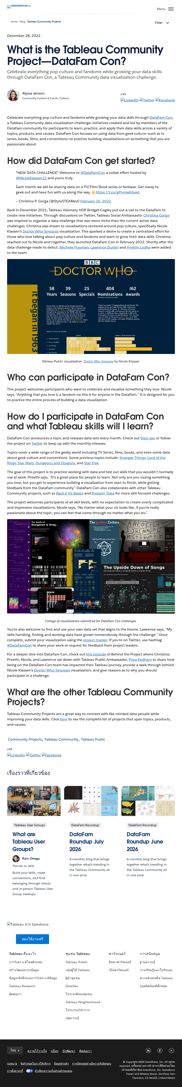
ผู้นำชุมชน (72, 978)
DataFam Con (161, 117)
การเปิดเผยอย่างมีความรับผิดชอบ (91, 1063)
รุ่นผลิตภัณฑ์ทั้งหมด (153, 986)
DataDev (71, 986)
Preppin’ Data (103, 493)
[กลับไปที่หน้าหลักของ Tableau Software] (22, 4)
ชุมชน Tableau (77, 953)
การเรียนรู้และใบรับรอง (156, 970)
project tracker (95, 640)
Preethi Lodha (138, 247)
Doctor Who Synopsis (40, 231)
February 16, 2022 (95, 201)
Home (14, 21)
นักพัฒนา (68, 1051)
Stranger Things (132, 457)
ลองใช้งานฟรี (32, 939)
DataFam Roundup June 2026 (145, 842)
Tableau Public (93, 739)
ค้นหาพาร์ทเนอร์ (120, 962)
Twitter (37, 443)
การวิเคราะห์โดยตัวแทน (25, 962)
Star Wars (26, 463)
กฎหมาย (12, 1063)
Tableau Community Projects (44, 21)
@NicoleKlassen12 (31, 178)
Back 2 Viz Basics (69, 493)
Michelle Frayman (74, 247)
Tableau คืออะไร (22, 953)
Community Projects (25, 739)
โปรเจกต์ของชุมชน (78, 994)
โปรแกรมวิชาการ (77, 1010)
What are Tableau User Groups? (28, 842)
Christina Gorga (156, 215)
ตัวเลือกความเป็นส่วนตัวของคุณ (53, 1071)
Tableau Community (61, 739)
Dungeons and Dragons (55, 463)
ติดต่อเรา (15, 994)
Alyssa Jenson (33, 93)
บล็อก (54, 1051)
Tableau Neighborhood (82, 1002)
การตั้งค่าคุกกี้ (15, 1071)
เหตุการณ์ (72, 1018)
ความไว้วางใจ (37, 1051)
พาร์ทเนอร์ (117, 953)
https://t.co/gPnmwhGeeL (118, 192)
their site (147, 438)
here (63, 719)
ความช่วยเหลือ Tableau (156, 978)
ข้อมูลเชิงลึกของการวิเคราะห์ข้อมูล (33, 978)
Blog (22, 21)
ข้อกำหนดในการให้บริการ (35, 1063)
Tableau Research (22, 986)
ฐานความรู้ (147, 962)
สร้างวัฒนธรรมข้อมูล (24, 970)
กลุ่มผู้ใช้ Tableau (77, 970)
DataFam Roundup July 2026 (86, 842)
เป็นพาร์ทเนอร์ (119, 970)
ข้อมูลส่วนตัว (61, 1063)
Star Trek (91, 463)
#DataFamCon (93, 172)
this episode (96, 654)
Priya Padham (140, 659)
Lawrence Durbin (105, 247)
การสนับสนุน (150, 953)
